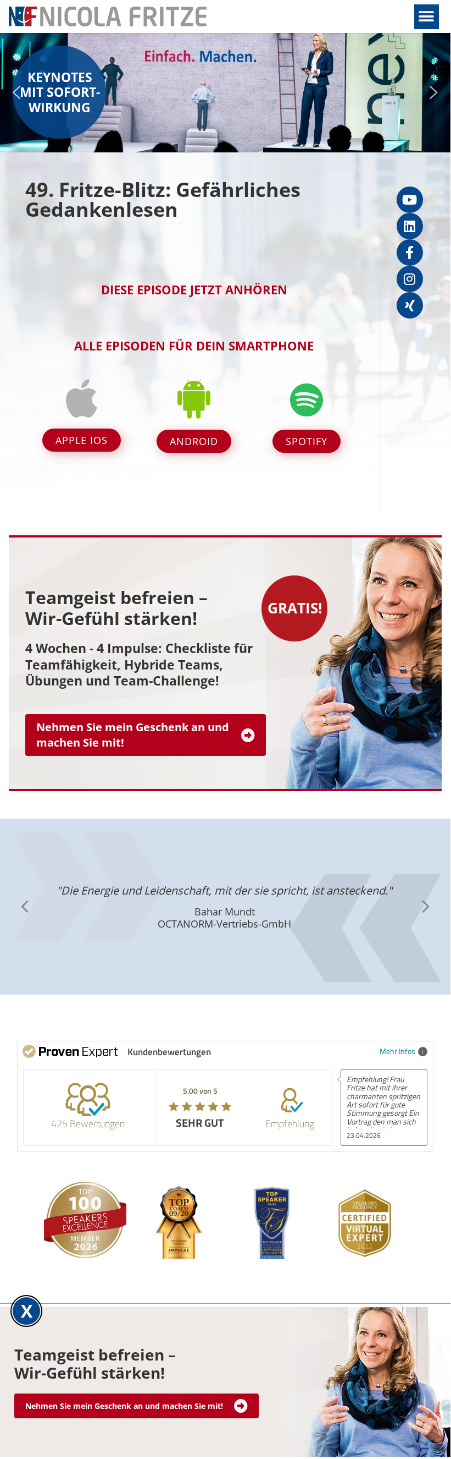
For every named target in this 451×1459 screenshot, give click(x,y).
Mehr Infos (397, 1051)
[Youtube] (410, 200)
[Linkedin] (410, 226)
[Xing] (410, 305)
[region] (225, 92)
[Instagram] (410, 279)
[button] (426, 16)
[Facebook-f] (410, 252)
